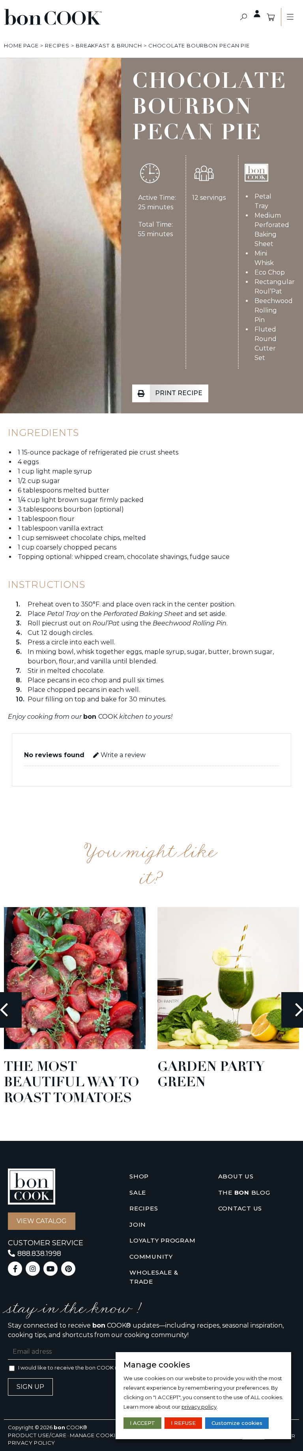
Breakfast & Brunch (109, 45)
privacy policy (199, 1407)
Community (151, 1256)
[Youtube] (50, 1269)
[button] (243, 17)
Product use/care (37, 1435)
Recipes (57, 45)
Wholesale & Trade (153, 1277)
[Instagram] (33, 1269)
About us (236, 1176)
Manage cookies (96, 1435)
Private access (257, 14)
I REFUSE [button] (183, 1423)
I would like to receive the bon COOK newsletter (80, 1367)
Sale (137, 1192)
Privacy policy (31, 1443)
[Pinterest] (68, 1269)
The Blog (244, 1192)
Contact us (240, 1208)
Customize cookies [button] (236, 1423)
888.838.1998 (39, 1253)
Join (137, 1224)
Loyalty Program (162, 1240)
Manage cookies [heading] (156, 1365)
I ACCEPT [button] (142, 1423)
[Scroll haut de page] (11, 45)
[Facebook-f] (15, 1269)
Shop (139, 1176)
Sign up (30, 1386)
